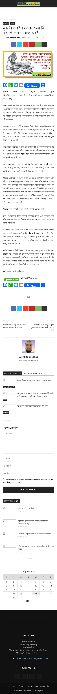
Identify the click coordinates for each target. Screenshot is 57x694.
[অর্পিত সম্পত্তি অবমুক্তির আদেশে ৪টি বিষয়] (9, 409)
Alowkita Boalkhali (12, 37)
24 (21, 593)
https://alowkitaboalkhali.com (28, 360)
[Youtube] (39, 676)
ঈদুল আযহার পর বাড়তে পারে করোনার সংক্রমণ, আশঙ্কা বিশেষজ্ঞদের (14, 326)
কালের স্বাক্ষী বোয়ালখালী (8, 387)
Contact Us (44, 686)
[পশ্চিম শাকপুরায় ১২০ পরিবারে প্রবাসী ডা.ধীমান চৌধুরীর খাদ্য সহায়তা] (9, 549)
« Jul (27, 600)
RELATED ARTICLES (12, 374)
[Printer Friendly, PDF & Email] (11, 279)
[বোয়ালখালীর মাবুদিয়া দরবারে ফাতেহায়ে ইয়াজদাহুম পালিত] (9, 537)
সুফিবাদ (12, 23)
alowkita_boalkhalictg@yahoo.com (33, 658)
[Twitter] (32, 676)
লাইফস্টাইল (13, 19)
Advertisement (32, 686)
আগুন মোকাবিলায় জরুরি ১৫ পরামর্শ (28, 508)
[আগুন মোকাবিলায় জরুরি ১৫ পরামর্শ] (9, 511)
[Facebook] (17, 676)
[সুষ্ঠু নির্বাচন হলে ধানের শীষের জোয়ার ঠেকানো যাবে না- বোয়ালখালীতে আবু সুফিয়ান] (9, 524)
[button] (53, 3)
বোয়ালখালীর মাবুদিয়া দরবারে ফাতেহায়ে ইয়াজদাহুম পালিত (34, 533)
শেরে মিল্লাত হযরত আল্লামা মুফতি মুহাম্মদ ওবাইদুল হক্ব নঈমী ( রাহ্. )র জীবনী (42, 327)
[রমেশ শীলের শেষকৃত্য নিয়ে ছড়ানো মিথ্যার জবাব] (9, 383)
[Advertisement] (28, 11)
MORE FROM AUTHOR (33, 374)
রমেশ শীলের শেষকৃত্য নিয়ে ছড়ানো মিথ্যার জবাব (34, 380)
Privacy (21, 686)
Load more (28, 559)
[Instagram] (25, 676)
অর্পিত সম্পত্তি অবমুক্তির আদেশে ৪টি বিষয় (32, 406)
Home (5, 19)
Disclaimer (12, 686)
